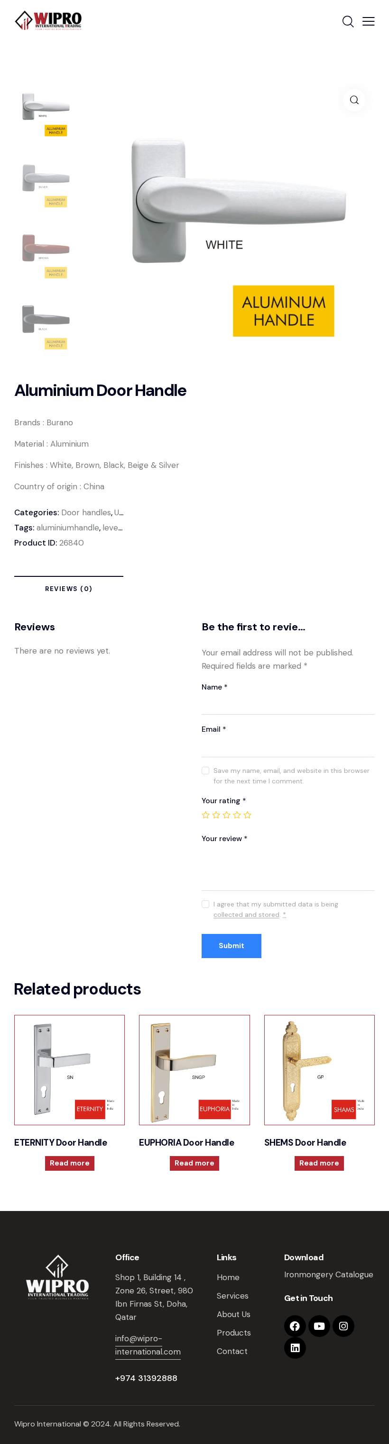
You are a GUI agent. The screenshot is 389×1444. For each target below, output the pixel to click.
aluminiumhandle (68, 527)
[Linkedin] (295, 1348)
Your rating (224, 801)
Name (215, 687)
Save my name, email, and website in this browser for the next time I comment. (291, 775)
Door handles (86, 512)
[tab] (68, 590)
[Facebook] (295, 1326)
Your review (225, 838)
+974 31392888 (146, 1378)
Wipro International (47, 1424)
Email (214, 729)
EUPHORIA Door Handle (186, 1142)
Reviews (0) (69, 589)
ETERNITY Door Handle (60, 1142)
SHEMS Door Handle (305, 1142)
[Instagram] (343, 1326)
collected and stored (246, 914)
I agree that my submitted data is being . (275, 909)
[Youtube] (319, 1326)
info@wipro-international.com (148, 1345)
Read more (70, 1163)
